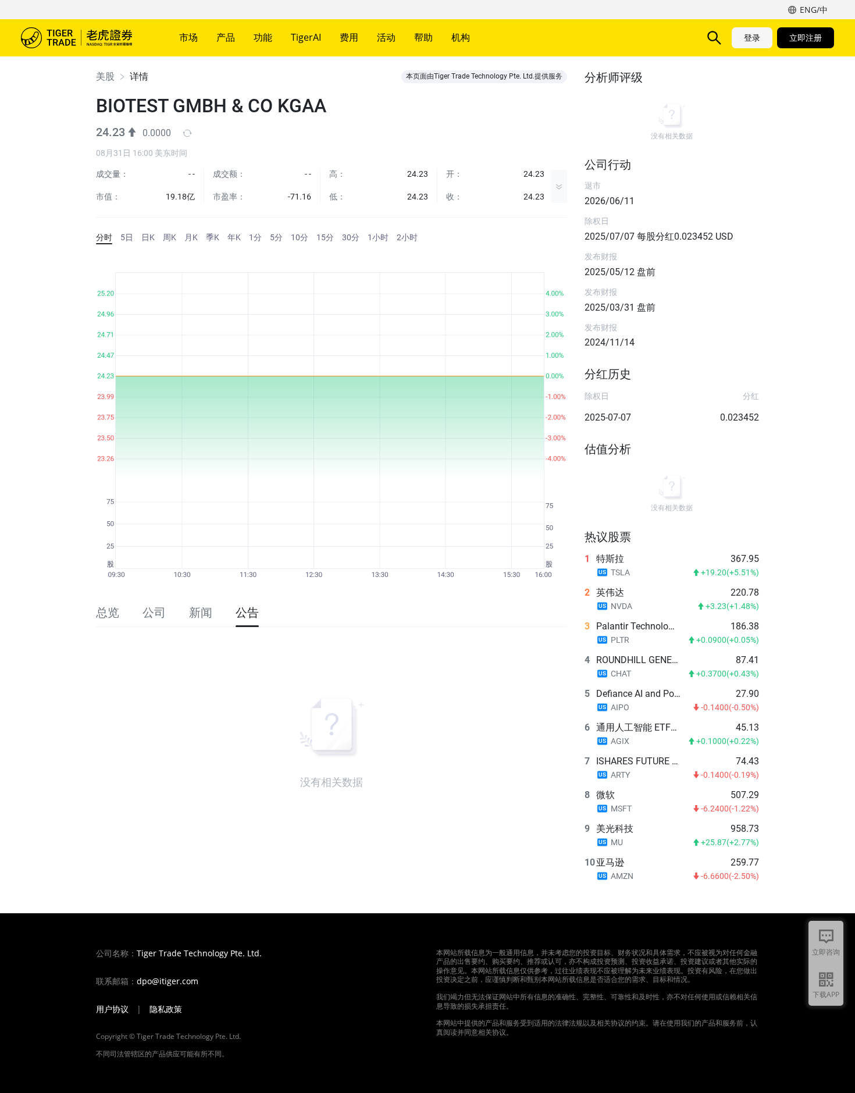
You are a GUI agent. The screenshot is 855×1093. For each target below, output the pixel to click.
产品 (225, 37)
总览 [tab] (107, 613)
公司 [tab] (154, 613)
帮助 (423, 37)
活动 (386, 37)
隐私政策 (165, 1009)
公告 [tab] (247, 613)
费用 (349, 37)
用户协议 (112, 1009)
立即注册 (805, 37)
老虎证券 (85, 37)
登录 (752, 37)
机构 (460, 37)
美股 (105, 76)
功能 (263, 37)
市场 (188, 37)
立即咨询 (826, 952)
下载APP (826, 994)
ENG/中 (814, 9)
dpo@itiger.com (167, 981)
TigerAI (306, 37)
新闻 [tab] (200, 613)
